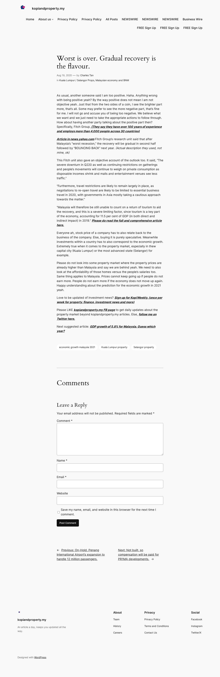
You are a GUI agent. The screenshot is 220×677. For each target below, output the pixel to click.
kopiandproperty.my (48, 8)
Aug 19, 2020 (64, 75)
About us (44, 19)
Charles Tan (87, 75)
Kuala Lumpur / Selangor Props (76, 80)
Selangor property (144, 347)
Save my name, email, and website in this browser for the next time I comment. (108, 512)
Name (62, 460)
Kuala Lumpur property (114, 347)
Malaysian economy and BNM (112, 80)
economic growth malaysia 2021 (77, 347)
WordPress (40, 657)
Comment (65, 421)
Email (62, 477)
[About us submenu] (52, 19)
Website (62, 493)
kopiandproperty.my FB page (94, 310)
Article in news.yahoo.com (75, 139)
